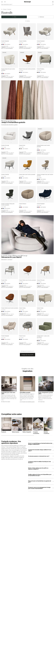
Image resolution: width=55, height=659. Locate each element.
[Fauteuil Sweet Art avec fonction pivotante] (9, 59)
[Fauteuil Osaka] (27, 298)
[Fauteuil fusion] (27, 326)
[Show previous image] (8, 38)
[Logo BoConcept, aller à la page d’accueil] (27, 1)
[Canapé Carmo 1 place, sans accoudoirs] (45, 326)
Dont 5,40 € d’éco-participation (24, 287)
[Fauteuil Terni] (9, 270)
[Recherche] (53, 4)
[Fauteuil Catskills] (27, 31)
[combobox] (27, 4)
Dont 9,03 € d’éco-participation (24, 48)
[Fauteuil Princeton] (45, 270)
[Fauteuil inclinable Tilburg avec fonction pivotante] (9, 194)
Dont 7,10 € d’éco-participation (7, 48)
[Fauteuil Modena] (45, 59)
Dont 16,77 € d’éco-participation (7, 153)
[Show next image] (11, 38)
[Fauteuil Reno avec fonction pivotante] (27, 165)
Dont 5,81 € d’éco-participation (7, 183)
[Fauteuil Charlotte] (9, 165)
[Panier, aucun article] (52, 1)
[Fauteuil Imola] (27, 136)
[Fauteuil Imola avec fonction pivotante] (27, 59)
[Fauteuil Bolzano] (27, 194)
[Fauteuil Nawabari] (9, 31)
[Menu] (2, 1)
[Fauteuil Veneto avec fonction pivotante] (27, 270)
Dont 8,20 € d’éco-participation (24, 77)
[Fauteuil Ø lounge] (9, 136)
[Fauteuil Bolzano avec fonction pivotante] (45, 136)
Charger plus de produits (27, 354)
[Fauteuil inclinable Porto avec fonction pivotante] (45, 165)
